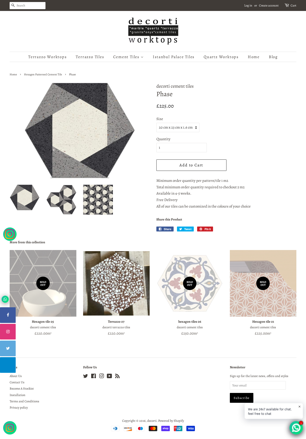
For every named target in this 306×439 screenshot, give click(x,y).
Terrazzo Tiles (90, 56)
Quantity (163, 139)
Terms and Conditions (24, 401)
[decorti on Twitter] (85, 377)
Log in (248, 5)
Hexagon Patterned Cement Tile (43, 74)
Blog (273, 56)
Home (254, 56)
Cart (293, 5)
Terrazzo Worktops (47, 56)
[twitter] (8, 348)
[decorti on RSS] (117, 377)
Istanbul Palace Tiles (173, 56)
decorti (152, 420)
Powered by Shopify (171, 420)
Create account (269, 5)
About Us (16, 376)
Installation (17, 395)
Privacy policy (19, 407)
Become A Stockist (22, 388)
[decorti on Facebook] (93, 377)
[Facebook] (8, 315)
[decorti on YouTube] (109, 377)
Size (159, 118)
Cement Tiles (126, 56)
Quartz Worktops (221, 56)
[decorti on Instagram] (101, 377)
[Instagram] (8, 331)
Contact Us (17, 382)
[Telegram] (8, 365)
